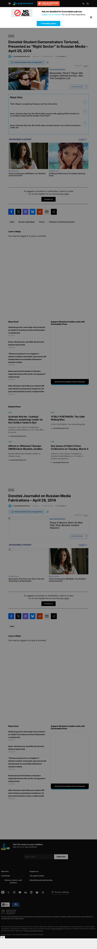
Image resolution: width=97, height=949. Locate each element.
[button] (9, 3)
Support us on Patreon (52, 14)
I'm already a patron (48, 23)
